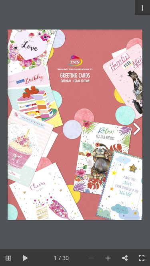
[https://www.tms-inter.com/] (75, 69)
